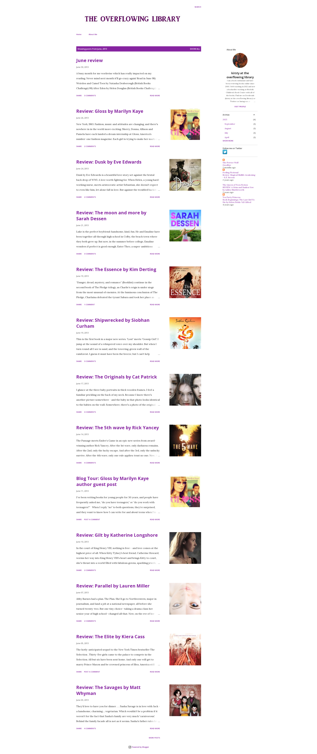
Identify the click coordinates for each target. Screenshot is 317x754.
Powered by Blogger (140, 747)
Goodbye (227, 165)
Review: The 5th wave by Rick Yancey (117, 428)
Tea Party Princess (231, 197)
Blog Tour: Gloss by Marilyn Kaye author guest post (112, 481)
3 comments (90, 95)
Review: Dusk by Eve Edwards (108, 162)
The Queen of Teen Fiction (235, 185)
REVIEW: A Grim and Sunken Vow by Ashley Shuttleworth (238, 188)
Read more (155, 95)
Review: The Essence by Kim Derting (116, 269)
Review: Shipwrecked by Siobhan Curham (113, 323)
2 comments (90, 146)
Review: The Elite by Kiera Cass (110, 637)
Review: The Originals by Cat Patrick (116, 377)
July (226, 133)
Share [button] (79, 95)
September (230, 124)
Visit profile (240, 106)
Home (78, 34)
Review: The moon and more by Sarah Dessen (111, 216)
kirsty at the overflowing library (240, 75)
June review (89, 60)
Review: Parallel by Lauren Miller (113, 586)
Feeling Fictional (230, 172)
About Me (93, 34)
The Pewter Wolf (230, 162)
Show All (195, 49)
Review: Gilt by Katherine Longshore (117, 535)
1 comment (89, 304)
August (228, 128)
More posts (154, 738)
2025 (225, 119)
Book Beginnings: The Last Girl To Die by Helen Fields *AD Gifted (239, 200)
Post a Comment (92, 519)
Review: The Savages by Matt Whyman (108, 690)
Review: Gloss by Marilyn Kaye (109, 111)
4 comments (90, 412)
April (227, 137)
